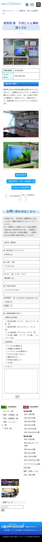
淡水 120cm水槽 (30, 429)
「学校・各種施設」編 (10, 418)
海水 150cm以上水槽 (31, 460)
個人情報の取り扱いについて (32, 530)
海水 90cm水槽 (29, 453)
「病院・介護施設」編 (10, 415)
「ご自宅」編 (6, 428)
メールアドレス (10, 290)
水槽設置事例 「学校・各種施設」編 (21, 181)
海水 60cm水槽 (29, 449)
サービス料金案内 (16, 530)
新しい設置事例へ (28, 195)
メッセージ (8, 366)
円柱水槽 (27, 468)
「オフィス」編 (7, 411)
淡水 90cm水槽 (29, 425)
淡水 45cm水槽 (29, 418)
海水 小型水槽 (29, 439)
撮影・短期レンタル (31, 471)
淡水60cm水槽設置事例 (21, 187)
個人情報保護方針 (15, 230)
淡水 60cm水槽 (29, 421)
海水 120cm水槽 (30, 456)
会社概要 (7, 530)
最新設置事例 (21, 175)
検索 (2, 510)
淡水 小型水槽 (29, 414)
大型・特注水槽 (29, 475)
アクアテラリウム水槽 (32, 464)
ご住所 (8, 302)
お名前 (6, 254)
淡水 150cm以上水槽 (31, 432)
